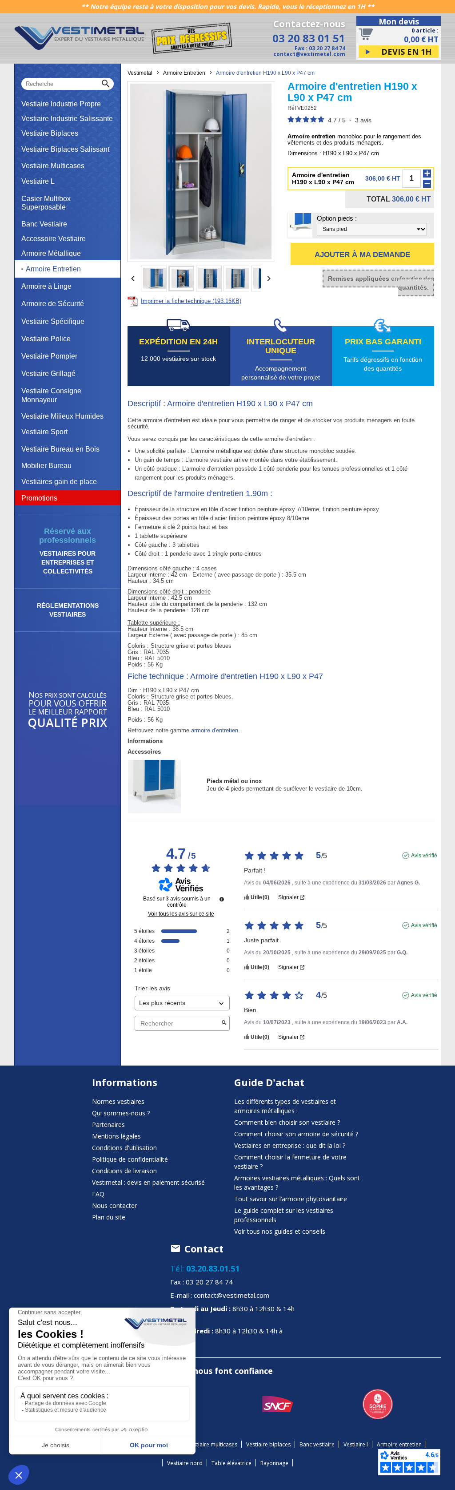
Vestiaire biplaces (268, 1444)
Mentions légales (116, 1136)
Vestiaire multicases (212, 1444)
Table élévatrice (231, 1463)
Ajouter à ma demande (362, 254)
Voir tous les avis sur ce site (181, 914)
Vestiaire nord (185, 1463)
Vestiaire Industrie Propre (61, 104)
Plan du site (108, 1217)
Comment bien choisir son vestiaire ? (287, 1122)
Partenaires (108, 1124)
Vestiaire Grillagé (48, 373)
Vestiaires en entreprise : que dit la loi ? (289, 1145)
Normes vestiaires (118, 1101)
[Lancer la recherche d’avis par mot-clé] (224, 1023)
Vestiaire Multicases (52, 166)
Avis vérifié (424, 855)
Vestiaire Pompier (49, 356)
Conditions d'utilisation (124, 1147)
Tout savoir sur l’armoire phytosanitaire (290, 1199)
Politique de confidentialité (130, 1159)
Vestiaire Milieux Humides (62, 416)
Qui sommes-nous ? (121, 1113)
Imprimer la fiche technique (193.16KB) (191, 301)
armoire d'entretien (214, 730)
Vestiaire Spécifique (52, 321)
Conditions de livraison (124, 1171)
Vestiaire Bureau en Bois (60, 449)
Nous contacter (114, 1205)
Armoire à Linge (46, 286)
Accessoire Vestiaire (53, 238)
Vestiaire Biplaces (49, 133)
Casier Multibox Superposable (46, 203)
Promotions (39, 498)
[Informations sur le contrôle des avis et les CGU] (221, 899)
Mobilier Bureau (46, 465)
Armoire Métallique (51, 253)
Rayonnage (274, 1463)
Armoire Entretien (53, 269)
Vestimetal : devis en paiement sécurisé (148, 1182)
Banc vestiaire (317, 1444)
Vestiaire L (38, 181)
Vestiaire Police (46, 339)
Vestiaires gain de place (59, 481)
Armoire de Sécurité (52, 303)
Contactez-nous (309, 24)
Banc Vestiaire (44, 224)
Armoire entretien (399, 1444)
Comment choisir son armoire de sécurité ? (296, 1134)
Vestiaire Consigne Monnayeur (51, 395)
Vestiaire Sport (44, 432)
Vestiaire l (355, 1444)
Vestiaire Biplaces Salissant (65, 149)
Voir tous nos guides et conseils (279, 1231)
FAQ (98, 1194)
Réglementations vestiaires (68, 610)
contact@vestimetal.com (309, 54)
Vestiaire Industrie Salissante (67, 118)
